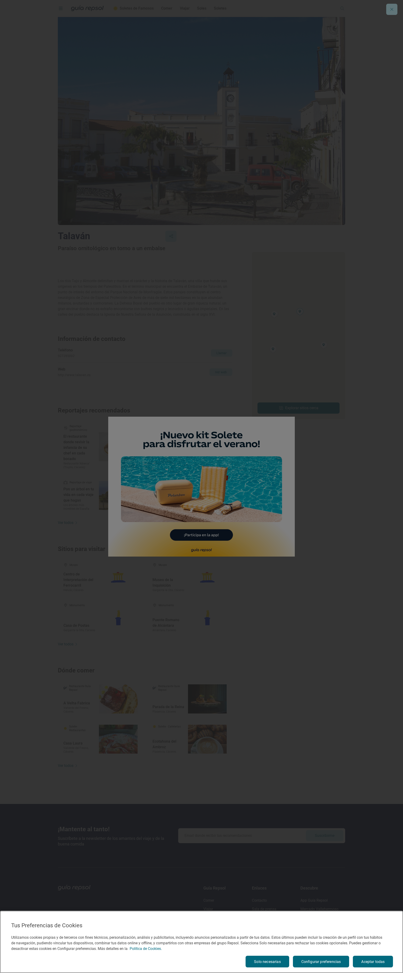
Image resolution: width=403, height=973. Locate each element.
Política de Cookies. (146, 948)
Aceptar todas (373, 961)
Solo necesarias (267, 961)
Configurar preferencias (321, 961)
